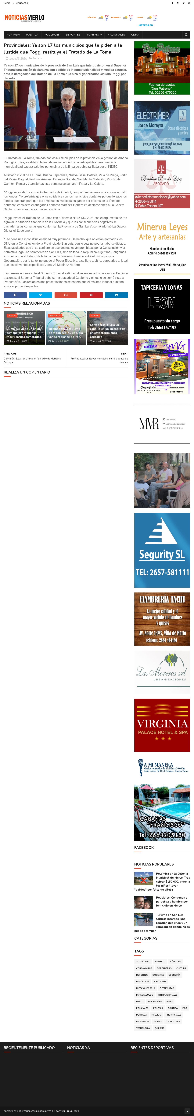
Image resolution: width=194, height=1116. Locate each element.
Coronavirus (144, 968)
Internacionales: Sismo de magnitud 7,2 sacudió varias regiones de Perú (65, 333)
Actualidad (55, 315)
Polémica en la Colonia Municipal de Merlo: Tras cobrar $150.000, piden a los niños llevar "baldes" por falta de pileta (162, 882)
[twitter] (183, 3)
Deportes (73, 34)
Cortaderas (164, 968)
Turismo (93, 34)
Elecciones (160, 981)
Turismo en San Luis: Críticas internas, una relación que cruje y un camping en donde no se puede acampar (162, 923)
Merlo (139, 1001)
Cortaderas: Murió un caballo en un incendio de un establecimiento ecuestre (107, 331)
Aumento (160, 961)
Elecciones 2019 (145, 988)
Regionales (142, 1021)
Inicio (7, 3)
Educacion (142, 981)
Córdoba (175, 961)
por (184, 1008)
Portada (13, 34)
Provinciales (173, 1014)
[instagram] (178, 3)
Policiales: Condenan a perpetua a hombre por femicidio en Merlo (172, 901)
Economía (174, 975)
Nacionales (116, 34)
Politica (32, 34)
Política (173, 1008)
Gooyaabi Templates (67, 1111)
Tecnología (143, 1028)
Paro (170, 1001)
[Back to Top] (187, 1111)
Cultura (181, 968)
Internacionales (168, 995)
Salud (158, 1021)
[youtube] (189, 3)
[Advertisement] (33, 1079)
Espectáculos (144, 995)
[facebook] (173, 3)
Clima (135, 34)
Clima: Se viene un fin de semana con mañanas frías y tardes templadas (24, 333)
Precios (156, 1014)
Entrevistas (167, 988)
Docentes (158, 975)
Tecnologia (173, 1021)
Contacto (22, 3)
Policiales (52, 34)
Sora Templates (26, 1111)
